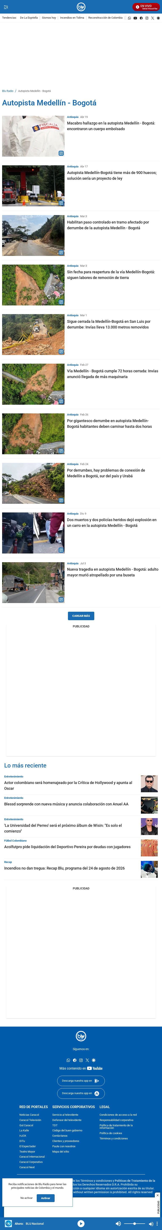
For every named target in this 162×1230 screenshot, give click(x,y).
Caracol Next (27, 1167)
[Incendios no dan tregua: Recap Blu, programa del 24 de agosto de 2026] (149, 869)
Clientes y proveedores (65, 1141)
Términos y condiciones (114, 1138)
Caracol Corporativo (31, 1162)
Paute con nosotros (64, 1146)
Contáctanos (60, 1136)
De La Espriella (29, 17)
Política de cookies (111, 1133)
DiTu (22, 1141)
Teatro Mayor (27, 1151)
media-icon (81, 1224)
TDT (55, 1125)
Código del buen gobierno (67, 1130)
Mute (118, 1223)
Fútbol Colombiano (15, 840)
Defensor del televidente (66, 1120)
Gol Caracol (26, 1125)
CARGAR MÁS (81, 615)
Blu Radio (7, 91)
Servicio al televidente (65, 1115)
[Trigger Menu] (5, 7)
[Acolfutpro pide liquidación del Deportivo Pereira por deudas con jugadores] (149, 847)
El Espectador (27, 1146)
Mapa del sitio (60, 1151)
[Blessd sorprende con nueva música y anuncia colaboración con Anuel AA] (149, 805)
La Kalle (24, 1130)
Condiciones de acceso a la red (118, 1115)
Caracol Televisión (30, 1120)
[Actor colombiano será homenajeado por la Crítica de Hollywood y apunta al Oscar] (149, 783)
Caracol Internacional (32, 1157)
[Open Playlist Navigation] (157, 1224)
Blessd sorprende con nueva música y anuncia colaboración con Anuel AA (66, 804)
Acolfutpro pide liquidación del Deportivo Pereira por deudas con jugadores (67, 847)
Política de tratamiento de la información (116, 1127)
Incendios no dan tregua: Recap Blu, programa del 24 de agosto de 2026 (64, 868)
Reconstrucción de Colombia (105, 17)
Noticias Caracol (29, 1115)
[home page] (81, 7)
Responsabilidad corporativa (116, 1120)
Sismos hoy (49, 17)
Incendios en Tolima (72, 17)
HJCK (22, 1136)
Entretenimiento (13, 776)
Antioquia (72, 117)
